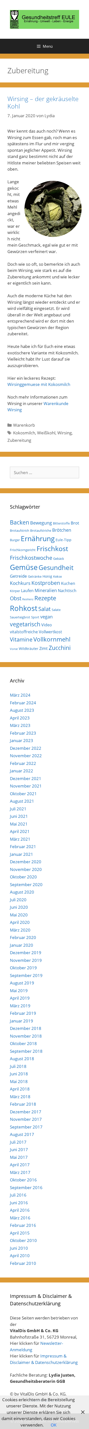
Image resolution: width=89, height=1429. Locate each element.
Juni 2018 (19, 1074)
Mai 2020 (19, 915)
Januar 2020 (21, 945)
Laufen (27, 590)
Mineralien (46, 590)
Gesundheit (56, 567)
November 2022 (26, 755)
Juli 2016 (18, 1195)
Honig (47, 576)
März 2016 (20, 1218)
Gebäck (58, 558)
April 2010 (20, 1255)
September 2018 (26, 1051)
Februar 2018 (23, 1104)
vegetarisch (25, 624)
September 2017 (26, 1127)
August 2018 (22, 1058)
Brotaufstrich (19, 530)
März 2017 (20, 1172)
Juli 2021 (18, 809)
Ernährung (38, 538)
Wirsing (64, 433)
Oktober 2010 (23, 1240)
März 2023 (20, 725)
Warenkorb (24, 425)
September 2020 (26, 884)
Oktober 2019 (23, 968)
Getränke (35, 576)
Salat (44, 608)
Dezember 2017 (25, 1112)
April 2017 (20, 1164)
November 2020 (26, 869)
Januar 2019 (21, 1021)
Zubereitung (19, 440)
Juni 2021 (19, 816)
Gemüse (24, 567)
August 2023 (22, 710)
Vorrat (14, 649)
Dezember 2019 (25, 952)
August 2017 (22, 1134)
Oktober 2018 (23, 1043)
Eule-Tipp (63, 539)
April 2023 (20, 718)
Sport (35, 617)
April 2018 (20, 1089)
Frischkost (52, 548)
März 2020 (20, 930)
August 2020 (22, 892)
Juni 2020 (19, 907)
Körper (15, 591)
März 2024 (20, 695)
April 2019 (20, 998)
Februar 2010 (23, 1263)
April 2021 (20, 831)
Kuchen (68, 583)
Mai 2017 (19, 1157)
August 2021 (22, 801)
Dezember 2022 (25, 748)
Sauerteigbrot (20, 617)
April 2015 (20, 1233)
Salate (56, 609)
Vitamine (21, 639)
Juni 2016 (19, 1202)
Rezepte (45, 598)
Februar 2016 (23, 1225)
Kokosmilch (24, 433)
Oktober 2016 (23, 1180)
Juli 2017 (18, 1142)
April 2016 (20, 1210)
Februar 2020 (23, 937)
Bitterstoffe (61, 523)
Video (46, 625)
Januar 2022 (21, 771)
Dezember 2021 (25, 778)
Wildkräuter (28, 648)
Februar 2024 (23, 703)
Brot (75, 523)
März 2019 (20, 1006)
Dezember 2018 (25, 1028)
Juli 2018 (18, 1066)
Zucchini (60, 648)
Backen (19, 522)
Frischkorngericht (23, 550)
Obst (15, 598)
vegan (46, 617)
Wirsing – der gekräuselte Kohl (43, 102)
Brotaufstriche (40, 530)
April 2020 (20, 922)
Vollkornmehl (51, 639)
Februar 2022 (23, 763)
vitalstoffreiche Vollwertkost (36, 632)
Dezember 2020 (25, 862)
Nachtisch (67, 590)
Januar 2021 (21, 854)
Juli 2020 (18, 900)
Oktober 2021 (23, 793)
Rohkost (23, 608)
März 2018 (20, 1096)
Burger (15, 540)
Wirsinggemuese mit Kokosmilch (38, 384)
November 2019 (26, 960)
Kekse (57, 576)
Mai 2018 (19, 1081)
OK (53, 1425)
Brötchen (61, 530)
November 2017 (26, 1119)
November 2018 (26, 1036)
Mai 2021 (19, 824)
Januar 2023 (21, 740)
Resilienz (27, 599)
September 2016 (26, 1187)
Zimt (43, 648)
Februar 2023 (23, 733)
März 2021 (20, 839)
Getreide (18, 576)
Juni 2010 (19, 1248)
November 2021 (26, 786)
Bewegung (41, 523)
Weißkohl (46, 433)
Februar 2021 (23, 846)
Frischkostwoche (31, 557)
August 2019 (22, 983)
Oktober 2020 (23, 877)
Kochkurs (20, 583)
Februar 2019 (23, 1013)
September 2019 (26, 975)
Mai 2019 (19, 990)
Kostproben (45, 582)
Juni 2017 (19, 1149)
